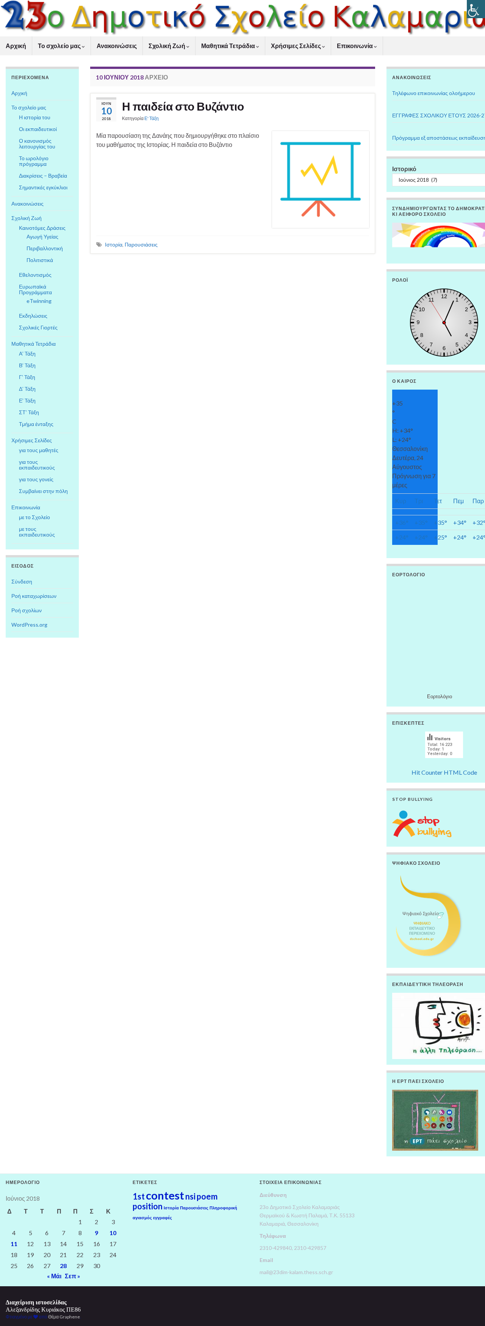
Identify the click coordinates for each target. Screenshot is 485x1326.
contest (165, 1195)
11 (14, 1243)
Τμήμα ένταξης (36, 424)
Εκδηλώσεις (33, 315)
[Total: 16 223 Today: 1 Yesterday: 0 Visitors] (444, 763)
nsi (190, 1196)
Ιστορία (113, 244)
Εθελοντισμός (35, 274)
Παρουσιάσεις (141, 244)
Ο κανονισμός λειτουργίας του (37, 143)
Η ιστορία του (34, 117)
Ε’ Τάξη (27, 400)
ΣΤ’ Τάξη (29, 412)
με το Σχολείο (34, 517)
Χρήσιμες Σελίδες (296, 45)
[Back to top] (467, 1308)
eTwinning (39, 301)
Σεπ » (72, 1275)
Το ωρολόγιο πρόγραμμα (33, 161)
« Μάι (54, 1275)
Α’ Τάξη (27, 353)
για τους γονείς (36, 479)
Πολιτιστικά (40, 260)
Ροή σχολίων (26, 610)
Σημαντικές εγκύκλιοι (43, 187)
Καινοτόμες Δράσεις (42, 228)
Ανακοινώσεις (117, 45)
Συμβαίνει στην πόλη (43, 491)
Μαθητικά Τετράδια (228, 45)
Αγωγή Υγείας (42, 236)
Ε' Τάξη (151, 118)
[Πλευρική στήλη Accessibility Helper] (476, 9)
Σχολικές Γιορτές (38, 327)
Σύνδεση (21, 581)
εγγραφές (162, 1217)
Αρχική (16, 45)
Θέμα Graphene (64, 1317)
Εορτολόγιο (439, 696)
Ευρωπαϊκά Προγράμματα (35, 289)
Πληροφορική (223, 1207)
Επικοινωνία (355, 45)
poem (207, 1196)
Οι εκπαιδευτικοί (38, 129)
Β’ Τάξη (27, 365)
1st (139, 1196)
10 (113, 1232)
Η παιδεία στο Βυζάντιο (183, 106)
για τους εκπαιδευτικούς (37, 465)
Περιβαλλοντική (45, 248)
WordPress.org (29, 624)
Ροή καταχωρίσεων (33, 596)
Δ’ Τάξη (27, 388)
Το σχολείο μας (60, 45)
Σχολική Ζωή (167, 45)
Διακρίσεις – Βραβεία (43, 175)
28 (63, 1265)
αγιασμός (142, 1217)
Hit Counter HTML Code (444, 772)
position (148, 1206)
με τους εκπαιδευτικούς (37, 532)
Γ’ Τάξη (27, 377)
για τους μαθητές (38, 450)
